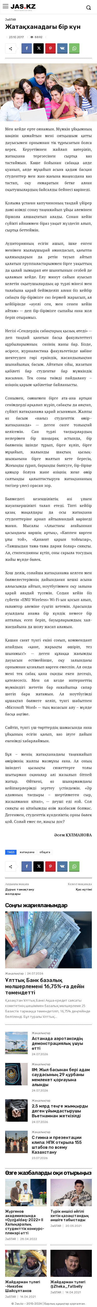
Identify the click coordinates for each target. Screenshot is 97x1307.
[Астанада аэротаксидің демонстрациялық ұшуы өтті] (16, 1043)
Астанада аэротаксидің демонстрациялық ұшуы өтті (57, 1043)
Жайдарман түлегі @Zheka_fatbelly (67, 1284)
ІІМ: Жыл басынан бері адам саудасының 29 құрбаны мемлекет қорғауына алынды (61, 1077)
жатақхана (27, 852)
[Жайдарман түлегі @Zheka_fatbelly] (71, 1263)
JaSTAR (10, 19)
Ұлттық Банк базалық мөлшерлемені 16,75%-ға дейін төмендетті (44, 986)
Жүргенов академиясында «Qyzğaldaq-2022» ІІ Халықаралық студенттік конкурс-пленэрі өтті (24, 1222)
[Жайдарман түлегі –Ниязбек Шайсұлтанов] (26, 1263)
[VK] (62, 48)
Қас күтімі (84, 889)
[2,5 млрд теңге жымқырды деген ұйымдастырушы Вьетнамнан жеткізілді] (16, 1110)
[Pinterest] (50, 48)
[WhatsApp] (74, 48)
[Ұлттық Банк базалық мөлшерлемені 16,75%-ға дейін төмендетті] (48, 939)
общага (45, 852)
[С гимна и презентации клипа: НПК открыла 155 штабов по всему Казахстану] (16, 1142)
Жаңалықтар (14, 973)
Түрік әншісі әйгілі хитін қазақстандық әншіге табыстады (69, 1215)
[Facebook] (26, 48)
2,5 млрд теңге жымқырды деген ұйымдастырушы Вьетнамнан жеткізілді (60, 1111)
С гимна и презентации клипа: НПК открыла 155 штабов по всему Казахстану (57, 1145)
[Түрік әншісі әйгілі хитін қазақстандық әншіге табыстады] (71, 1192)
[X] (38, 48)
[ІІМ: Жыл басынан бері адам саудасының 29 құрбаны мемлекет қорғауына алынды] (16, 1074)
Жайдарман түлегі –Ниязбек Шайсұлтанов (22, 1286)
